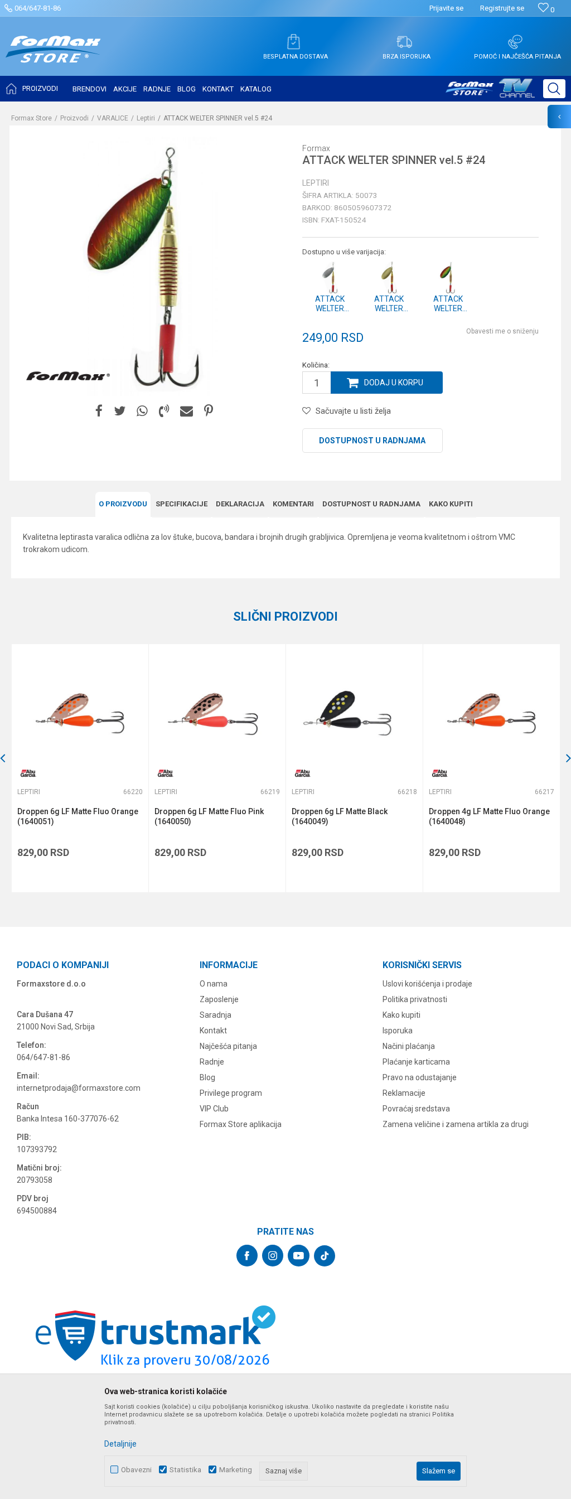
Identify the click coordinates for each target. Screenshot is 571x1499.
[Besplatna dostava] (293, 42)
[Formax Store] (53, 58)
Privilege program (231, 1093)
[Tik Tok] (324, 1255)
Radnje (212, 1061)
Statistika (185, 1470)
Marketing (235, 1470)
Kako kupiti (451, 504)
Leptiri (146, 118)
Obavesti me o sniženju (502, 331)
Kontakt (213, 1030)
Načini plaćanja (409, 1046)
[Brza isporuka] (404, 42)
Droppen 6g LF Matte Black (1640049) (340, 816)
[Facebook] (99, 411)
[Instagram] (272, 1255)
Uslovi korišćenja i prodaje (427, 983)
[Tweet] (119, 411)
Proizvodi (74, 118)
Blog (207, 1077)
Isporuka (398, 1030)
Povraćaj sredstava (416, 1108)
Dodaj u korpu (393, 382)
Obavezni (136, 1470)
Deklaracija (240, 504)
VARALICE (112, 118)
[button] (554, 88)
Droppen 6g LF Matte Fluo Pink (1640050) (209, 816)
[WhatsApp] (142, 411)
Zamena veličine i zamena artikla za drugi (456, 1124)
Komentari (293, 504)
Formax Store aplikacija (241, 1124)
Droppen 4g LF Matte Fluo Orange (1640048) (489, 816)
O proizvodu (123, 504)
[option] (79, 768)
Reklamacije (404, 1093)
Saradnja (215, 1014)
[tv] (490, 92)
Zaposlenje (219, 999)
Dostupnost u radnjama (372, 440)
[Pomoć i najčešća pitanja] (515, 42)
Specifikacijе (181, 504)
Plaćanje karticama (416, 1061)
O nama (214, 983)
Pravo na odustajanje (420, 1077)
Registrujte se (502, 8)
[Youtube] (298, 1255)
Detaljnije (120, 1443)
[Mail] (186, 411)
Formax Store (31, 118)
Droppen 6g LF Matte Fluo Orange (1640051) (77, 816)
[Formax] (68, 376)
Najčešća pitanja (228, 1046)
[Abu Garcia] (28, 773)
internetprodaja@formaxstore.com (79, 1088)
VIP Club (214, 1108)
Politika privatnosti (415, 999)
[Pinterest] (208, 411)
